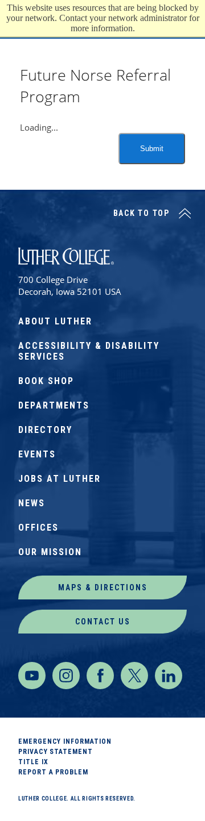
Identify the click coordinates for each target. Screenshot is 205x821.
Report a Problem (53, 772)
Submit (151, 148)
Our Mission (50, 552)
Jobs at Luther (59, 478)
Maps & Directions (102, 587)
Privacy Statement (55, 752)
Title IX (33, 762)
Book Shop (46, 381)
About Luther (55, 321)
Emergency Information (65, 741)
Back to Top (141, 213)
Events (37, 454)
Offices (38, 527)
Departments (53, 405)
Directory (45, 429)
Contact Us (102, 621)
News (31, 503)
